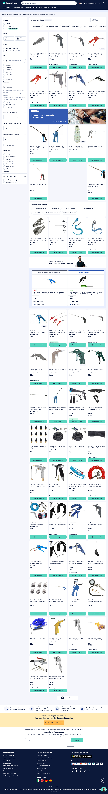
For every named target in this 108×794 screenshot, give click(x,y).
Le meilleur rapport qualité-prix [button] (49, 273)
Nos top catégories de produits (46, 758)
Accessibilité (54, 792)
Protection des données (46, 789)
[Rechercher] (23, 3)
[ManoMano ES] (50, 780)
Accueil (4, 14)
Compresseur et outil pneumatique (30, 14)
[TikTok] (89, 771)
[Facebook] (76, 771)
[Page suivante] (76, 698)
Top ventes (40, 771)
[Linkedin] (72, 771)
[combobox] (97, 20)
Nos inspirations (41, 768)
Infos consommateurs (90, 789)
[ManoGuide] (104, 789)
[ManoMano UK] (42, 780)
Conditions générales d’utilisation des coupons (16, 776)
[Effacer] (75, 3)
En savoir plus (70, 746)
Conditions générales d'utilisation (73, 789)
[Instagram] (84, 771)
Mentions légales (33, 789)
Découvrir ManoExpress (43, 773)
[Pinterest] (80, 771)
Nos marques (41, 763)
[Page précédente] (59, 698)
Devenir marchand (8, 768)
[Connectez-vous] (100, 3)
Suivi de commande (8, 755)
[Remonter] (103, 780)
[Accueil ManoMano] (10, 3)
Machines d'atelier (16, 14)
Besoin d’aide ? (7, 760)
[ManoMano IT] (38, 780)
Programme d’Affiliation (9, 773)
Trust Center (58, 789)
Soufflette (42, 14)
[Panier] (104, 3)
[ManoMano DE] (46, 780)
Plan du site (23, 789)
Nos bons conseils (42, 755)
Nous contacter (7, 763)
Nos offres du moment (43, 765)
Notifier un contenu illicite (10, 765)
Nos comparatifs (41, 760)
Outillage (9, 14)
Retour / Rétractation (9, 758)
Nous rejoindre (7, 771)
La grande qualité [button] (85, 273)
